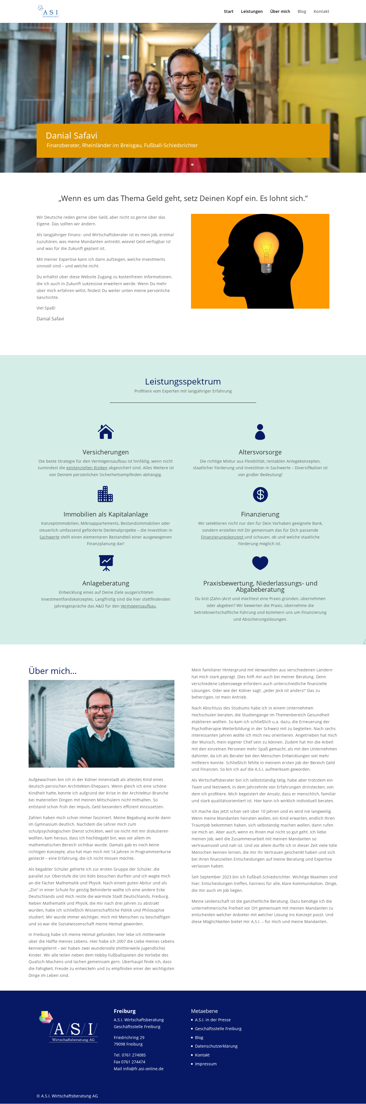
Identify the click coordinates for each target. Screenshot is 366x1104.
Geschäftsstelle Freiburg (218, 1028)
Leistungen (252, 11)
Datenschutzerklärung (216, 1046)
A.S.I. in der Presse (213, 1019)
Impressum (206, 1063)
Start (229, 11)
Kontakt (321, 11)
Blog (302, 11)
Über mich (280, 11)
